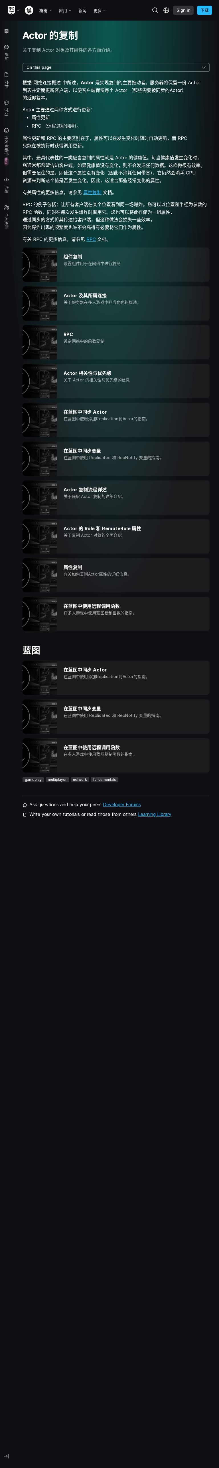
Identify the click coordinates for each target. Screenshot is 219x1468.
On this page (39, 67)
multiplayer (57, 779)
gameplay (33, 779)
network (80, 779)
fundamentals (104, 779)
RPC (91, 239)
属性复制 (92, 192)
